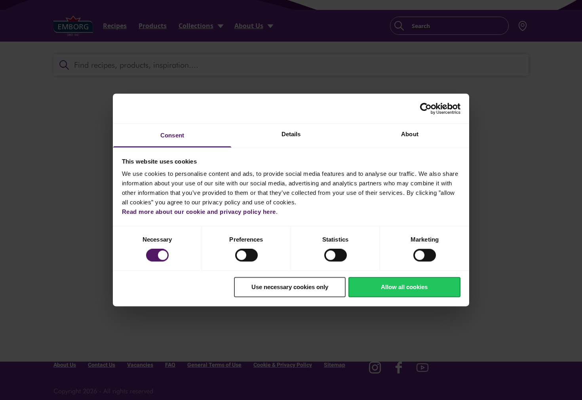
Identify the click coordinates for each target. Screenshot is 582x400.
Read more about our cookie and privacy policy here (199, 211)
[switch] (246, 255)
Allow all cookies (404, 287)
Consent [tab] (172, 135)
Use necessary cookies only (289, 287)
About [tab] (409, 134)
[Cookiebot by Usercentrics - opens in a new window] (425, 108)
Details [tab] (291, 134)
